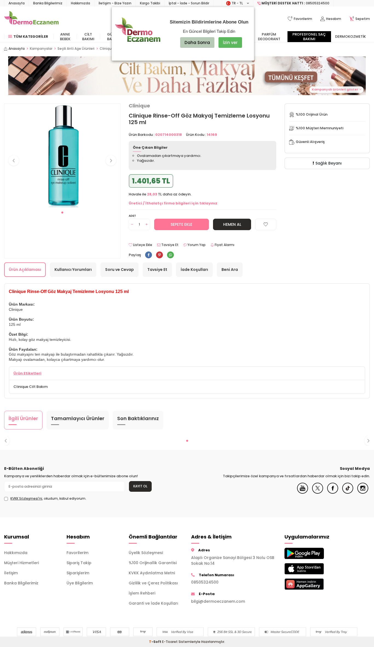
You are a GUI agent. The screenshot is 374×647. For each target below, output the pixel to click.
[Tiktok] (347, 492)
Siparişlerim (78, 573)
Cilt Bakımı (88, 37)
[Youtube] (302, 492)
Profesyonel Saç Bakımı (309, 37)
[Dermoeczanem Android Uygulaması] (311, 553)
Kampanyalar (41, 48)
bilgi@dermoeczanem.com (218, 601)
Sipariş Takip (79, 563)
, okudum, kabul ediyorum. (48, 498)
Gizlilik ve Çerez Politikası (153, 583)
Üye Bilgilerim (80, 583)
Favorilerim (77, 552)
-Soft (155, 641)
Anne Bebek (65, 37)
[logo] (31, 19)
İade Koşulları (194, 269)
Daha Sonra (197, 42)
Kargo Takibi (150, 3)
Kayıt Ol (140, 486)
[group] (62, 156)
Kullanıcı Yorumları (73, 269)
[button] (187, 75)
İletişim (11, 573)
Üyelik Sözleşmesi (146, 552)
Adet (132, 216)
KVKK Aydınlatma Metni (152, 573)
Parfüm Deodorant (269, 37)
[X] (317, 492)
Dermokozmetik (350, 36)
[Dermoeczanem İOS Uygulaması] (311, 568)
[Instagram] (362, 492)
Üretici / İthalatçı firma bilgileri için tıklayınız (173, 203)
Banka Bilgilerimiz (47, 3)
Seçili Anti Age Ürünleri (75, 48)
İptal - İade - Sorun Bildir (189, 3)
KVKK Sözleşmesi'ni (26, 498)
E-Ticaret (170, 641)
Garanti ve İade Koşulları (153, 603)
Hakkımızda (80, 3)
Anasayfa (16, 3)
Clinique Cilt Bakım (30, 386)
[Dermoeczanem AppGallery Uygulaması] (311, 584)
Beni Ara (229, 269)
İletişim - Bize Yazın (115, 3)
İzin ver (230, 42)
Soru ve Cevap (119, 269)
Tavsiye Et (169, 245)
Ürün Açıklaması (25, 269)
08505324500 (204, 582)
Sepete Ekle (181, 224)
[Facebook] (332, 492)
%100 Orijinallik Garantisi (153, 563)
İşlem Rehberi (142, 593)
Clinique (139, 105)
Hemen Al (232, 224)
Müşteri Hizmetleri (21, 563)
